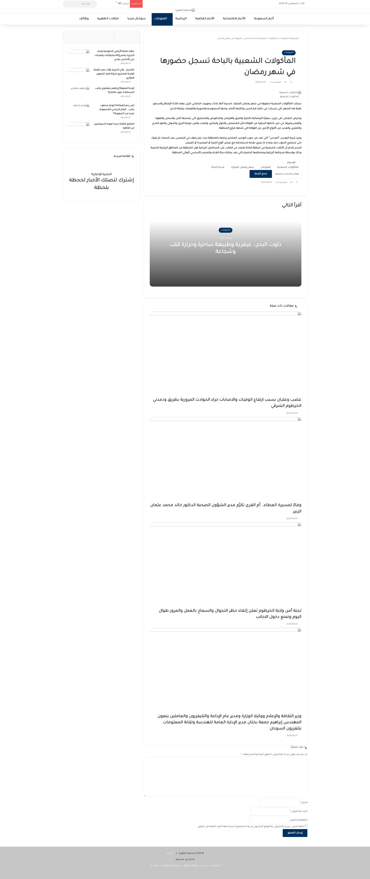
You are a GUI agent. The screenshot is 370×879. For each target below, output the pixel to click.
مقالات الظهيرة (108, 18)
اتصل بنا (154, 866)
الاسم (303, 803)
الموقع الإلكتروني (298, 820)
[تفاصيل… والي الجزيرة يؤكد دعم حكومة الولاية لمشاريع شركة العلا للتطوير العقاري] (79, 75)
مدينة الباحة (217, 167)
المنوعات (160, 18)
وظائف (84, 18)
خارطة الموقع (191, 866)
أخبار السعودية (264, 18)
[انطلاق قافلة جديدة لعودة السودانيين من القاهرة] (79, 129)
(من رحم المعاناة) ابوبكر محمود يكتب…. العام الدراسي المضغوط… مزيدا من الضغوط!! (116, 109)
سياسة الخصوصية (171, 866)
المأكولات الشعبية (288, 167)
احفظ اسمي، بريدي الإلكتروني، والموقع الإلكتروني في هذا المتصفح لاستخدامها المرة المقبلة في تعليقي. (250, 826)
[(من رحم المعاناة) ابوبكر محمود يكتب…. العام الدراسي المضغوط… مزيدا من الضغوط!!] (79, 111)
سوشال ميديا (136, 18)
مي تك (169, 853)
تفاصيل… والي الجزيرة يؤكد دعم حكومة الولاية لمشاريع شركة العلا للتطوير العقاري (114, 74)
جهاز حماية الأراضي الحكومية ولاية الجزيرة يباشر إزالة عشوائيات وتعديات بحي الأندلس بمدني (114, 55)
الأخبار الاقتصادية (234, 18)
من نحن (205, 866)
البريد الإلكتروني (298, 811)
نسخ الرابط (260, 173)
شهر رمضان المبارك (242, 167)
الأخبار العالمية (205, 18)
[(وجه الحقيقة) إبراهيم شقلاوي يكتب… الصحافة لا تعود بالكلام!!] (79, 94)
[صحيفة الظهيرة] (185, 10)
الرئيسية (294, 38)
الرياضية (181, 18)
